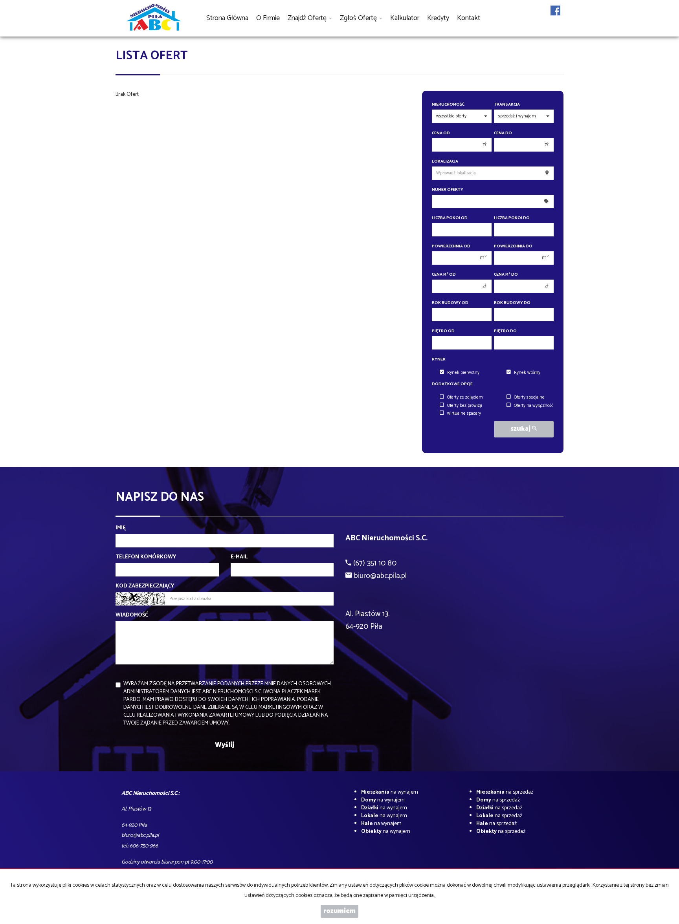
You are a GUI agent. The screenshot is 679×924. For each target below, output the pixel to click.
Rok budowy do (512, 303)
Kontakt (468, 18)
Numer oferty (447, 190)
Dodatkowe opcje (452, 384)
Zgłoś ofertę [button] (359, 18)
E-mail (239, 557)
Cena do (503, 133)
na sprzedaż (504, 792)
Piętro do (505, 331)
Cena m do (506, 275)
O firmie (268, 18)
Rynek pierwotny (463, 372)
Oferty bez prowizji (464, 405)
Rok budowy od (450, 303)
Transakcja (507, 105)
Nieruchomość (448, 105)
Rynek (439, 359)
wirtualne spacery (464, 413)
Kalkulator (404, 18)
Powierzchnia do (513, 246)
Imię (121, 528)
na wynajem (389, 792)
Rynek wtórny (527, 372)
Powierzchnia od (451, 246)
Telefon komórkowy (146, 557)
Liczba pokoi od (450, 218)
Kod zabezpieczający (145, 586)
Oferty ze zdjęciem (465, 397)
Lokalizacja (445, 162)
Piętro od (443, 331)
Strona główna (227, 18)
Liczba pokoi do (512, 218)
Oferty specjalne (529, 397)
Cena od (441, 133)
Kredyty (438, 18)
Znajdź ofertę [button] (308, 18)
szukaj (521, 429)
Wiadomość (132, 615)
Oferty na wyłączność (533, 405)
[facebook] (555, 15)
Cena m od (444, 275)
